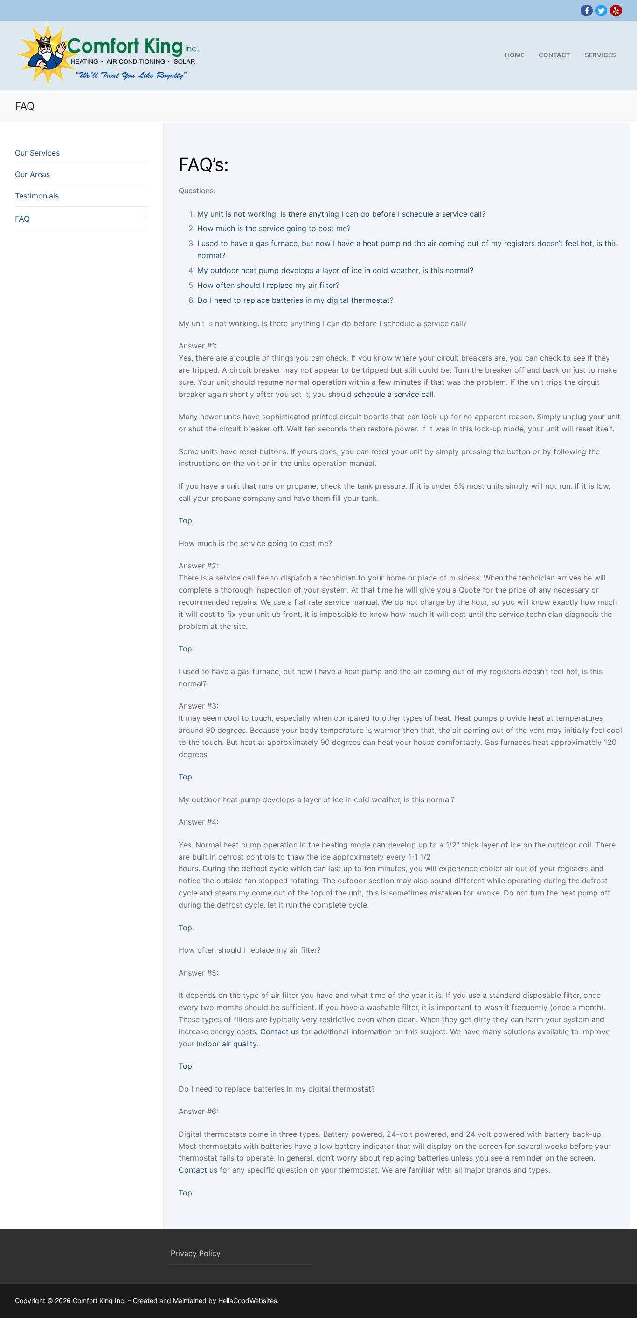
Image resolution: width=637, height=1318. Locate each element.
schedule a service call (394, 394)
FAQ (22, 219)
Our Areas (32, 174)
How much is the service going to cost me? (274, 228)
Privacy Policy (196, 1253)
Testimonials (37, 195)
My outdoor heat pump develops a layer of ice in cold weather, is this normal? (335, 270)
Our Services (37, 152)
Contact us (279, 1031)
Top (185, 520)
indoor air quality (226, 1043)
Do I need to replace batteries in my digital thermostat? (295, 300)
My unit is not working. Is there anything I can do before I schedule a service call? (341, 214)
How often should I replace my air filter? (268, 285)
